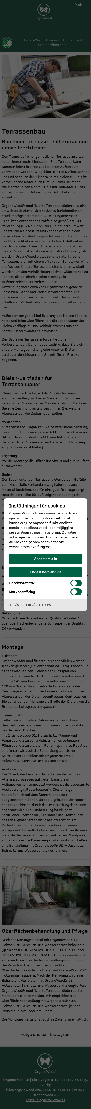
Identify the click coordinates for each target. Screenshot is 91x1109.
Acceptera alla (45, 559)
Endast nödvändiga (45, 572)
